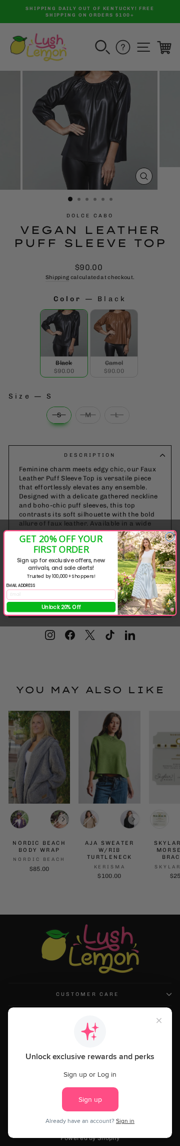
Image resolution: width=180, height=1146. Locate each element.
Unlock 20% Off (61, 607)
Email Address (21, 585)
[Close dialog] (170, 536)
